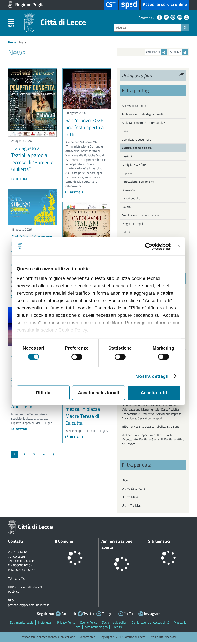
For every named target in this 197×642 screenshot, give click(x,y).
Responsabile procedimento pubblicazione (48, 637)
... (64, 454)
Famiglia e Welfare (134, 164)
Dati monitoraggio (21, 622)
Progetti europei (132, 223)
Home (12, 42)
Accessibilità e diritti (135, 105)
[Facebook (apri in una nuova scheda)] (159, 17)
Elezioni (127, 156)
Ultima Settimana (133, 488)
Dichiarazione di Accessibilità (150, 622)
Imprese (127, 173)
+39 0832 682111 (25, 560)
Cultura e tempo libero (137, 147)
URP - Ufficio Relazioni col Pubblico (25, 589)
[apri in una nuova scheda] (129, 5)
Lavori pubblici (131, 198)
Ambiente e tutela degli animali (142, 114)
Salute (126, 232)
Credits (117, 627)
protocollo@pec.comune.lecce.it (28, 604)
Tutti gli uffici (16, 578)
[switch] (76, 357)
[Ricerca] (185, 27)
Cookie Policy (88, 622)
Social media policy (114, 622)
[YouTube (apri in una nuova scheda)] (179, 17)
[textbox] (147, 28)
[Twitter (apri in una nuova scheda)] (166, 17)
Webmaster (87, 637)
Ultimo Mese (130, 497)
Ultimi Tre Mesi (131, 505)
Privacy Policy (66, 622)
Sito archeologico (96, 627)
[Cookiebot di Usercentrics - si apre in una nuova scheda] (154, 246)
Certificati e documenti (137, 139)
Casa (125, 131)
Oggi (125, 480)
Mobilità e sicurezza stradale (140, 215)
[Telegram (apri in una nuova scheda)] (172, 17)
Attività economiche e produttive (143, 122)
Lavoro (126, 206)
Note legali (45, 622)
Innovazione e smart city (138, 181)
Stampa (176, 52)
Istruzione (128, 190)
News (23, 42)
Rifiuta (43, 392)
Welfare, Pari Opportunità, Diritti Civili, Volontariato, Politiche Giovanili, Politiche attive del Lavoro (153, 439)
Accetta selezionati (98, 392)
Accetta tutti (154, 392)
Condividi (153, 52)
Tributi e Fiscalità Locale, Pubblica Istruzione (150, 426)
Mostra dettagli (152, 376)
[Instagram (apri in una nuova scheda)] (186, 17)
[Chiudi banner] (179, 246)
